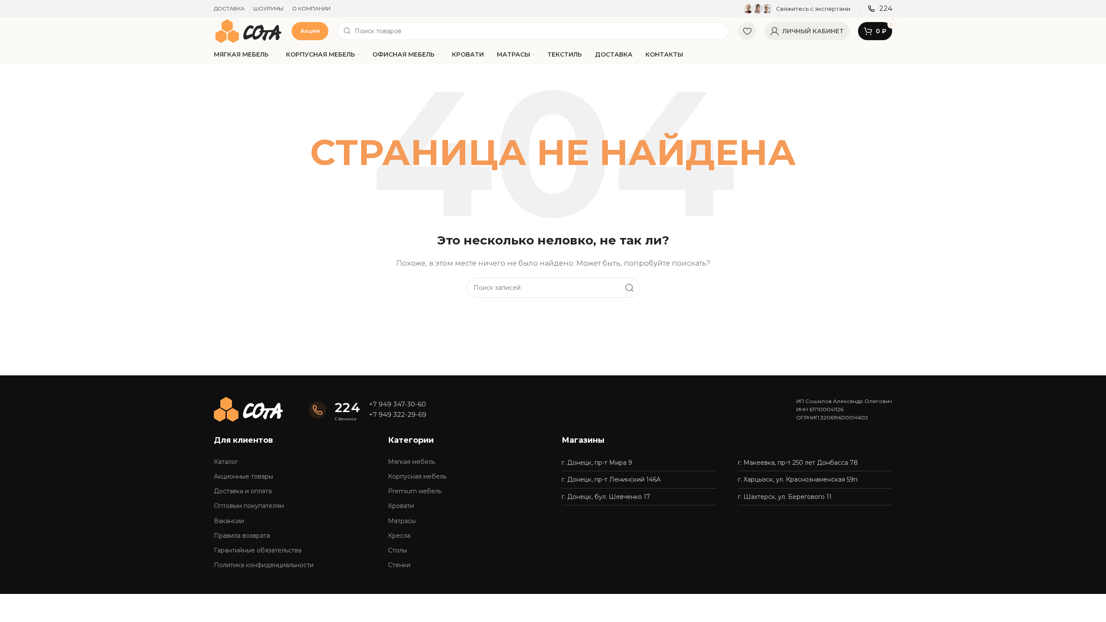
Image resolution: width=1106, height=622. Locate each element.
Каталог (226, 462)
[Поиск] (629, 288)
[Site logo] (248, 30)
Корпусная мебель (417, 476)
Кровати (401, 506)
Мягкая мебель (411, 462)
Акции (310, 30)
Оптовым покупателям (249, 506)
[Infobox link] (797, 8)
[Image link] (248, 409)
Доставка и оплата (243, 491)
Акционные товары (243, 476)
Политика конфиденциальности (264, 565)
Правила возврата (242, 535)
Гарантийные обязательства (258, 550)
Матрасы (402, 521)
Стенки (399, 565)
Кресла (399, 535)
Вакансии (229, 521)
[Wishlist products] (747, 31)
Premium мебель (415, 491)
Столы (397, 550)
